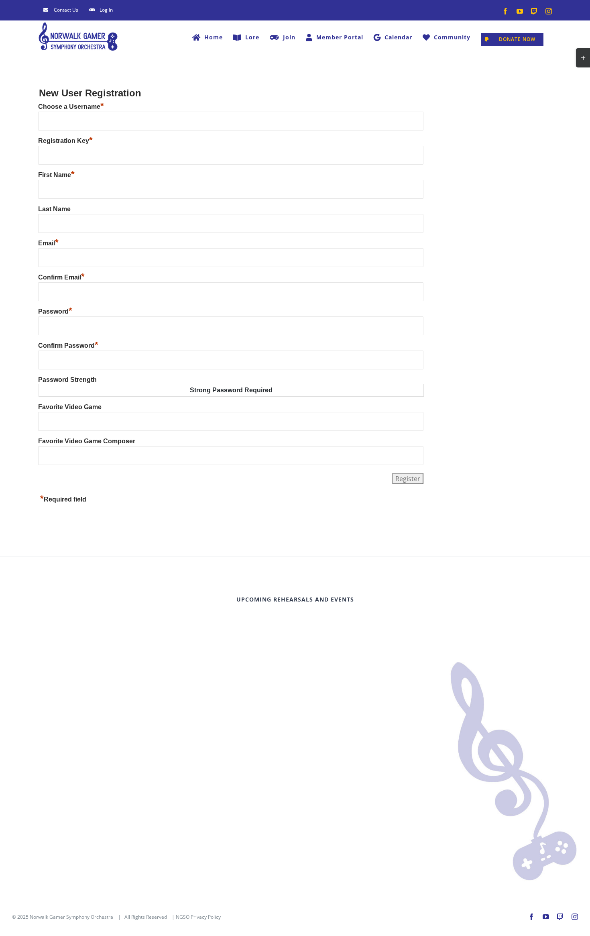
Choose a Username (71, 106)
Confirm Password (68, 345)
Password (55, 311)
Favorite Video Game (70, 407)
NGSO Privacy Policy (198, 917)
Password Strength (67, 379)
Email (48, 243)
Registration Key (65, 140)
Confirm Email (61, 277)
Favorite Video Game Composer (86, 441)
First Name (56, 174)
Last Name (54, 209)
